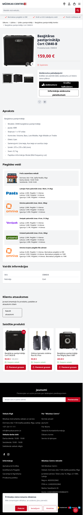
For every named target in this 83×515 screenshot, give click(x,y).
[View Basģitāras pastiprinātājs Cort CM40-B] (29, 78)
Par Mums (46, 427)
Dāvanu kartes (47, 434)
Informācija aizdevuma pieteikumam (59, 93)
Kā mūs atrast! (47, 419)
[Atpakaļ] (28, 64)
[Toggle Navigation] (79, 4)
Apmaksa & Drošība (11, 466)
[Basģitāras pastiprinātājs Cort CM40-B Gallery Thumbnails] (18, 78)
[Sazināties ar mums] (75, 510)
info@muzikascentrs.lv (12, 430)
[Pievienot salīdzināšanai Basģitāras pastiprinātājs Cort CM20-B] (24, 349)
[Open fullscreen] (19, 50)
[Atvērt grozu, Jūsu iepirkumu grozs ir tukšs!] (74, 4)
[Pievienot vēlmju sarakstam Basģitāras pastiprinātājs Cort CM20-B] (20, 349)
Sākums (5, 22)
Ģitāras (13, 22)
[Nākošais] (32, 64)
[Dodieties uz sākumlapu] (14, 4)
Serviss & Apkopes (49, 438)
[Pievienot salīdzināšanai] (45, 102)
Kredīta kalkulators (67, 84)
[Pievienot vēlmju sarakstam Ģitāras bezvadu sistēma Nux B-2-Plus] (46, 349)
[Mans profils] (69, 4)
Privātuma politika (10, 477)
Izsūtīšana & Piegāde (11, 470)
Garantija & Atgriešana (12, 474)
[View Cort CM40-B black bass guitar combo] (18, 78)
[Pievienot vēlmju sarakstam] (39, 102)
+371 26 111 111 (9, 427)
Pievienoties (73, 399)
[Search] (77, 10)
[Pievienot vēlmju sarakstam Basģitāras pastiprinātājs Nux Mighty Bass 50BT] (73, 349)
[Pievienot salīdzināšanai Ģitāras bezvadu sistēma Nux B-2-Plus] (50, 349)
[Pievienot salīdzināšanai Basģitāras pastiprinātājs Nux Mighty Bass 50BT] (76, 349)
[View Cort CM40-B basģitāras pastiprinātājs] (7, 78)
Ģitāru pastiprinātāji (25, 22)
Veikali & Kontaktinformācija (53, 430)
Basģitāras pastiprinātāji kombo (46, 22)
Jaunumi (45, 423)
